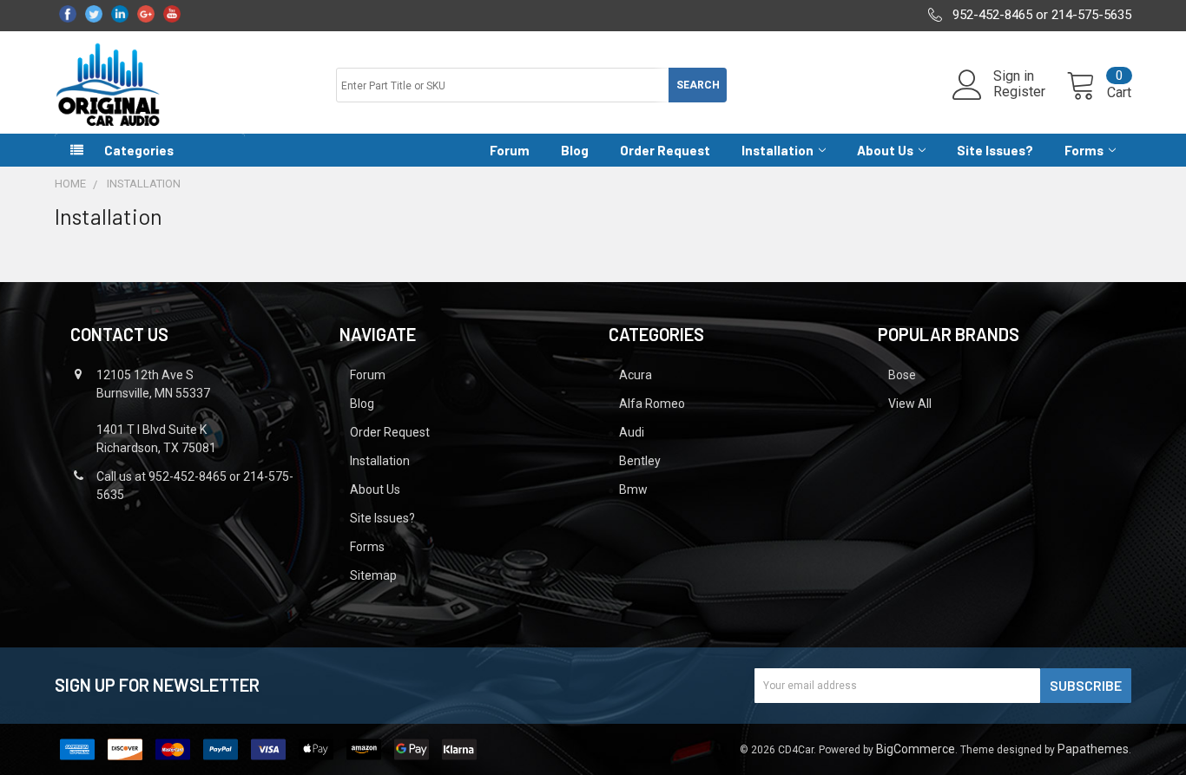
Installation (777, 150)
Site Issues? (995, 150)
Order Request (665, 150)
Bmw (633, 489)
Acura (635, 375)
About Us (885, 150)
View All (910, 403)
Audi (631, 432)
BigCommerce (915, 749)
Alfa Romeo (652, 403)
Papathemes (1093, 749)
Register (1019, 92)
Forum (510, 150)
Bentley (640, 461)
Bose (902, 375)
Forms (1084, 150)
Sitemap (373, 575)
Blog (575, 150)
